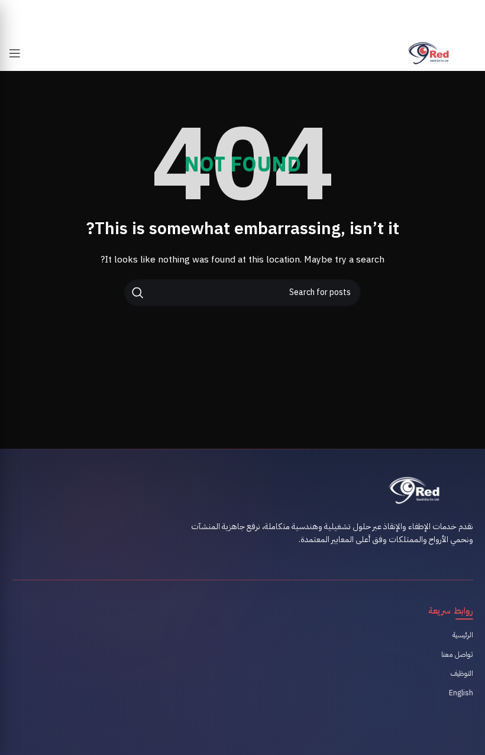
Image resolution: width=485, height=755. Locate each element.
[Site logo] (428, 53)
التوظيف (462, 673)
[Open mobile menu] (15, 53)
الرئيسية (462, 634)
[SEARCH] (137, 292)
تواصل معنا (457, 654)
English (461, 692)
